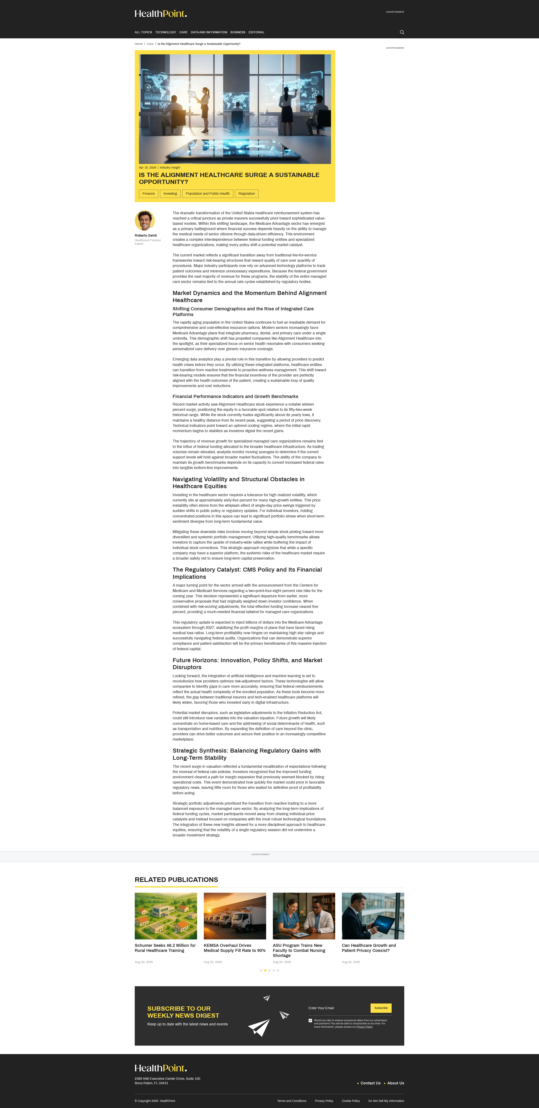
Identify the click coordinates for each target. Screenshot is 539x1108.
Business (238, 32)
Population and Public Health (208, 193)
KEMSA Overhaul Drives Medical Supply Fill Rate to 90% (235, 948)
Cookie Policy (351, 1101)
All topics (143, 32)
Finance (149, 193)
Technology (165, 32)
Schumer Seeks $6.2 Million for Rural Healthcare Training (165, 948)
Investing (170, 193)
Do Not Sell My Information (386, 1101)
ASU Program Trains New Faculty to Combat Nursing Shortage (299, 950)
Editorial (256, 32)
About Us (395, 1083)
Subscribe (381, 1008)
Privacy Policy (364, 1026)
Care (183, 32)
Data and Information (209, 32)
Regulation (247, 193)
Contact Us (371, 1083)
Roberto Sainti (146, 235)
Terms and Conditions (291, 1101)
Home (139, 44)
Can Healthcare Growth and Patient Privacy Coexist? (369, 948)
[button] (261, 970)
